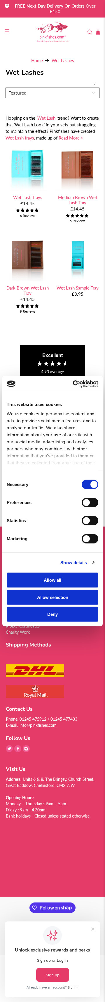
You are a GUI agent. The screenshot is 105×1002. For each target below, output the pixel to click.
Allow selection (52, 597)
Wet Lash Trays (27, 197)
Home (37, 60)
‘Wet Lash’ (46, 118)
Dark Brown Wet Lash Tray (27, 290)
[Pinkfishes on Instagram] (26, 750)
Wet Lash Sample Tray (78, 287)
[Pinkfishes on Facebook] (17, 750)
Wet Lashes (63, 60)
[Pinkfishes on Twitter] (9, 750)
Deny (52, 614)
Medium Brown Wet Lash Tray (77, 200)
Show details (73, 562)
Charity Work (18, 632)
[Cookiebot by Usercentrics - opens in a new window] (74, 384)
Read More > (71, 137)
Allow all (52, 580)
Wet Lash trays (20, 137)
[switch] (90, 502)
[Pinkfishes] (52, 32)
